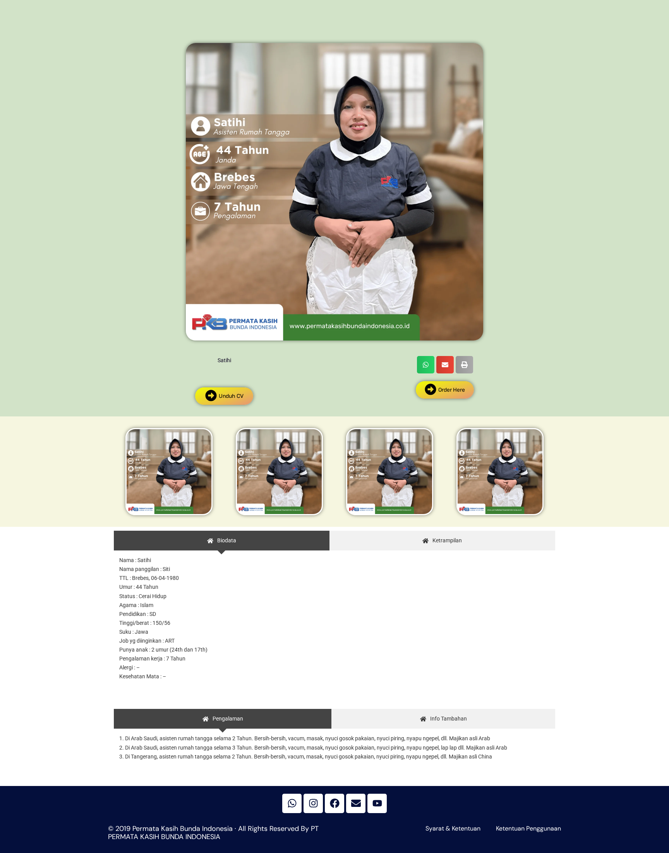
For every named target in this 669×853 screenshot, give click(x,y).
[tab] (221, 540)
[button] (425, 364)
